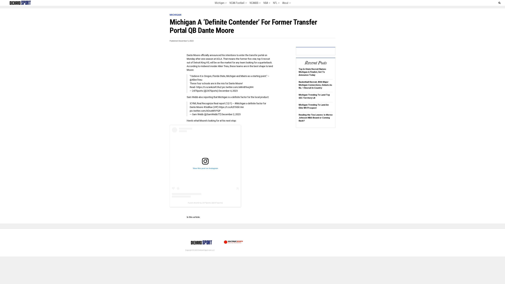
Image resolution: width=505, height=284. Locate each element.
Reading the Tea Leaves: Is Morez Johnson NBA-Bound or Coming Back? (316, 118)
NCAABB (254, 2)
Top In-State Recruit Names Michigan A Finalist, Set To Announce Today (312, 72)
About (285, 2)
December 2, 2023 (231, 114)
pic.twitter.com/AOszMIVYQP (205, 110)
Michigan (219, 2)
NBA (265, 2)
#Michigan (240, 103)
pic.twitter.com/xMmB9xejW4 (237, 87)
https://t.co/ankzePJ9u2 (209, 87)
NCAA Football (236, 2)
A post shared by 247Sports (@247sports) (205, 203)
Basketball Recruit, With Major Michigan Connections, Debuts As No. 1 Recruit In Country (315, 85)
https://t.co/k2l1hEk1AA (231, 107)
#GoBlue (208, 107)
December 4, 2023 (228, 90)
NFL (275, 2)
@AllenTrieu (196, 79)
